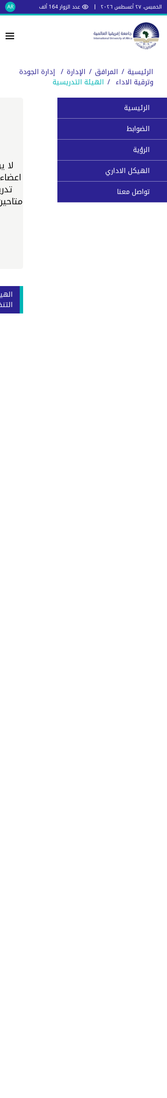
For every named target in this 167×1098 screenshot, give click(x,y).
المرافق (106, 71)
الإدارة (76, 71)
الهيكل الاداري (127, 170)
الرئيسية (140, 71)
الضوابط (138, 128)
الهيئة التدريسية (78, 82)
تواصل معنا (133, 191)
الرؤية (141, 149)
